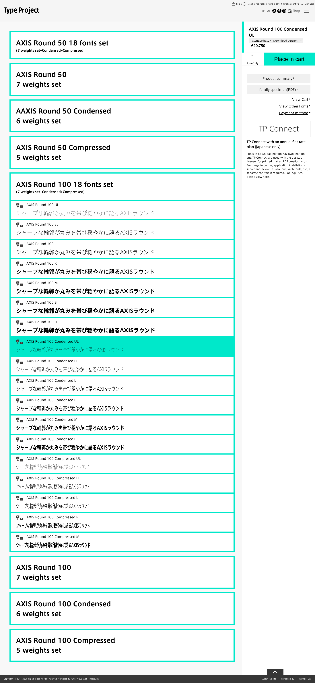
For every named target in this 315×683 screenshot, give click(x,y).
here (265, 176)
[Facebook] (279, 11)
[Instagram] (284, 11)
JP (263, 10)
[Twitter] (274, 11)
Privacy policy (287, 679)
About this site (269, 679)
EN (268, 10)
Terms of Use (305, 679)
